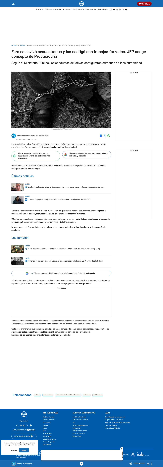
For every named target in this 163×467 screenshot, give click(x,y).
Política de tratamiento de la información (117, 422)
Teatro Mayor (47, 436)
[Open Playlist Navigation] (151, 464)
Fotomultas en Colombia (53, 9)
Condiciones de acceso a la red (114, 417)
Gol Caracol (46, 422)
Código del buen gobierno (80, 425)
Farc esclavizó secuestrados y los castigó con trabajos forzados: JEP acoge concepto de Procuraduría (59, 45)
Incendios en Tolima (69, 9)
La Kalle (45, 425)
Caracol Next (47, 444)
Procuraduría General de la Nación (68, 395)
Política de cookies (111, 425)
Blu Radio (14, 45)
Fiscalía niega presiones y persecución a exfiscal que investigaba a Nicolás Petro (59, 199)
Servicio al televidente (79, 417)
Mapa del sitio (77, 436)
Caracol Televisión (49, 420)
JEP (37, 395)
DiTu (44, 431)
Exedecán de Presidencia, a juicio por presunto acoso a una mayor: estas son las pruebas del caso (66, 187)
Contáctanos (77, 428)
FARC (86, 395)
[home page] (81, 3)
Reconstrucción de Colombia (87, 9)
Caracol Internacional (49, 439)
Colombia (98, 395)
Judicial (22, 45)
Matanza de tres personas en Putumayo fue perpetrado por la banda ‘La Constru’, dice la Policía (65, 261)
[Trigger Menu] (13, 3)
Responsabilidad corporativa (114, 420)
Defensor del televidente (80, 420)
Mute (131, 463)
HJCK (45, 428)
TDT (74, 422)
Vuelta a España (103, 9)
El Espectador (47, 433)
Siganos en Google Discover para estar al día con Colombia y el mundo (88, 154)
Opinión (27, 246)
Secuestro (48, 395)
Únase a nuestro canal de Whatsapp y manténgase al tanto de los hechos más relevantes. (34, 155)
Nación (27, 258)
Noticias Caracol (48, 417)
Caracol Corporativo (49, 442)
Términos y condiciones (112, 428)
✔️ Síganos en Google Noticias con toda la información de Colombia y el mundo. (63, 273)
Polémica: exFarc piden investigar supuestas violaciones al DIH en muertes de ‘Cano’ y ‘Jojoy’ (64, 249)
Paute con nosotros (79, 433)
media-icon (81, 464)
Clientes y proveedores (80, 431)
